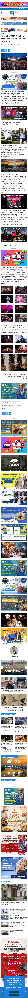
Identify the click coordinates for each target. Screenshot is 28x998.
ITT (22, 987)
